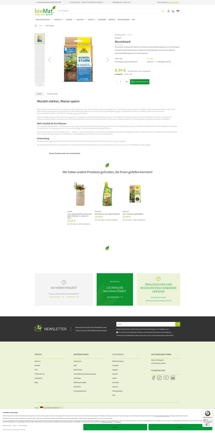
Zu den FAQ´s (70, 297)
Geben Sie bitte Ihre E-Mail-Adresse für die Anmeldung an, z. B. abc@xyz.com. (142, 329)
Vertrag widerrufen (80, 391)
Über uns (38, 361)
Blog (36, 382)
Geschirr (115, 374)
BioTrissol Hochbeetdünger (107, 214)
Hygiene (115, 370)
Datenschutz (78, 370)
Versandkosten (146, 71)
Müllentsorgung (117, 361)
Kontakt (37, 365)
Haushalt (115, 365)
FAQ (36, 370)
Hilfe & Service (54, 297)
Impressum (77, 361)
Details (39, 94)
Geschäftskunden (173, 2)
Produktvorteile (52, 94)
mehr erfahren (113, 297)
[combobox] (109, 10)
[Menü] (211, 410)
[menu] (85, 20)
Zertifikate (77, 378)
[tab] (39, 94)
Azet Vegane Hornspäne (132, 214)
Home (41, 26)
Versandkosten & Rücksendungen (85, 374)
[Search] (163, 11)
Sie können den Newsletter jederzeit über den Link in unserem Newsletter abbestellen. (145, 335)
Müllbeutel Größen (80, 382)
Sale (113, 395)
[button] (178, 11)
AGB (75, 365)
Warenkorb (38, 378)
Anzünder (115, 382)
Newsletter (77, 387)
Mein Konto (168, 11)
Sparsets (115, 387)
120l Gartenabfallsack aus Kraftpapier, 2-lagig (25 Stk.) (79, 216)
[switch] (207, 424)
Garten (114, 378)
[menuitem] (44, 20)
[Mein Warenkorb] (173, 11)
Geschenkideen (117, 391)
